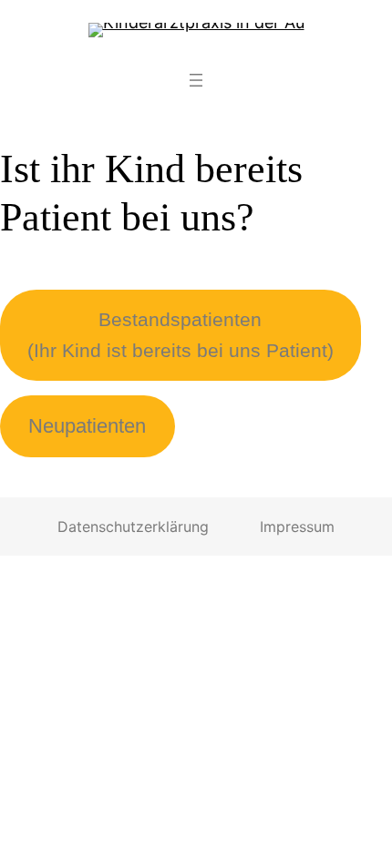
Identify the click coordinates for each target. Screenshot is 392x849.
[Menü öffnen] (196, 80)
